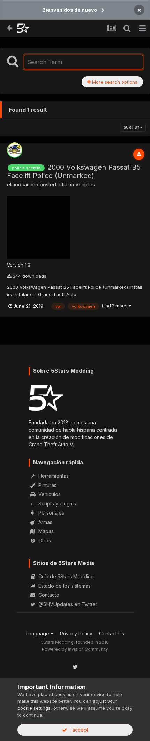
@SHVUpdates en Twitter (67, 604)
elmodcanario (22, 184)
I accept (77, 730)
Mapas (45, 531)
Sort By (131, 127)
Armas (44, 522)
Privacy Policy (76, 633)
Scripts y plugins (56, 504)
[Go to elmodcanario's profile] (14, 150)
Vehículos (49, 494)
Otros (44, 540)
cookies (63, 694)
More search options (114, 82)
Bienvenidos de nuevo (69, 10)
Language (38, 633)
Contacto (48, 595)
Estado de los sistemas (64, 586)
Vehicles (85, 184)
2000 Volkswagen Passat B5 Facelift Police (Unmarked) (74, 171)
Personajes (50, 513)
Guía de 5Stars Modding (65, 576)
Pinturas (47, 485)
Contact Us (111, 633)
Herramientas (53, 476)
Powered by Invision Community (75, 649)
